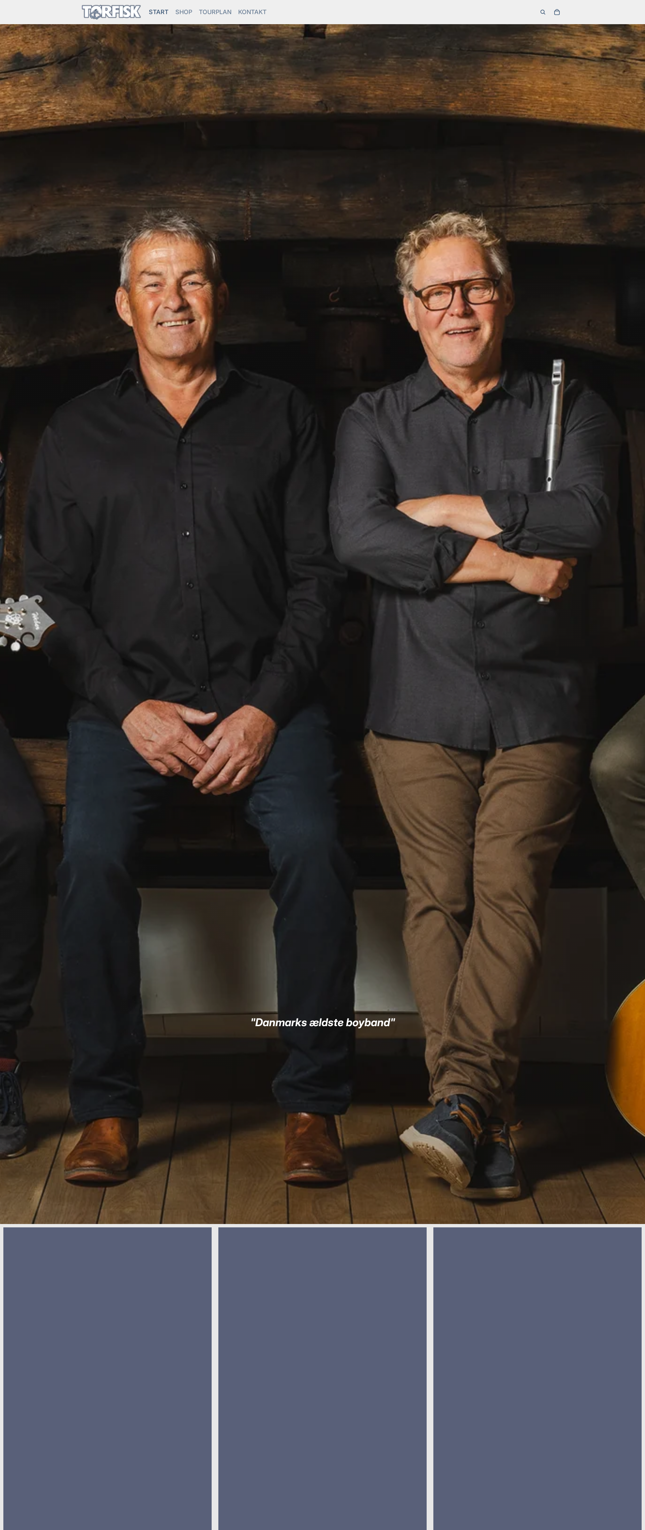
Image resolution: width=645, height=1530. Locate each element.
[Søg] (542, 12)
